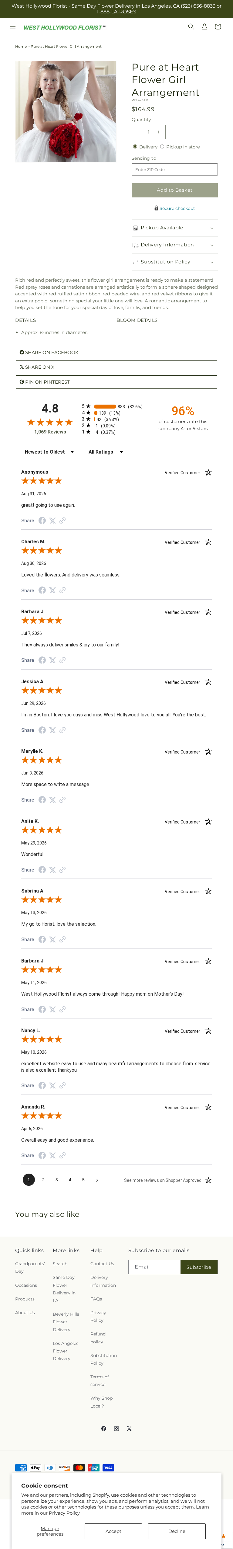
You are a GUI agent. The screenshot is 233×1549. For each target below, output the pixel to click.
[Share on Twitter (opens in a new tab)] (52, 521)
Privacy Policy (64, 1513)
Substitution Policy (103, 1359)
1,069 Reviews (50, 432)
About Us (25, 1312)
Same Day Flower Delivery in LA (64, 1289)
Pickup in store (183, 147)
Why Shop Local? (101, 1401)
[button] (12, 26)
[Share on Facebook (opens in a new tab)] (42, 521)
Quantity (141, 119)
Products (25, 1299)
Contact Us (102, 1263)
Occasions (26, 1285)
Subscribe (199, 1267)
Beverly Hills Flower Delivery (66, 1321)
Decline (176, 1531)
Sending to (153, 158)
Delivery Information (103, 1281)
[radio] (116, 406)
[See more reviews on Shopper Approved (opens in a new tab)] (62, 521)
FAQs (96, 1299)
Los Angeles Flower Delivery (65, 1351)
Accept (113, 1531)
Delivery (149, 147)
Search (60, 1263)
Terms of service (99, 1380)
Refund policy (98, 1337)
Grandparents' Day (30, 1267)
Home (21, 46)
